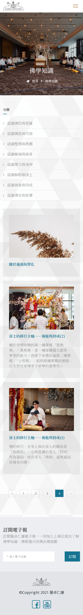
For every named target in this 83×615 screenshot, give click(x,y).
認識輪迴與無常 (19, 154)
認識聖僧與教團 (19, 143)
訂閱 (72, 556)
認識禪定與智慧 (19, 195)
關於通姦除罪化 (21, 264)
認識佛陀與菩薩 (19, 123)
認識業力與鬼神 (19, 164)
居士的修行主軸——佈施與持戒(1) (37, 437)
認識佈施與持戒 (19, 185)
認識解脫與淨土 (19, 174)
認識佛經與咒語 (19, 133)
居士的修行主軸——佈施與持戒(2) (37, 336)
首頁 (34, 81)
